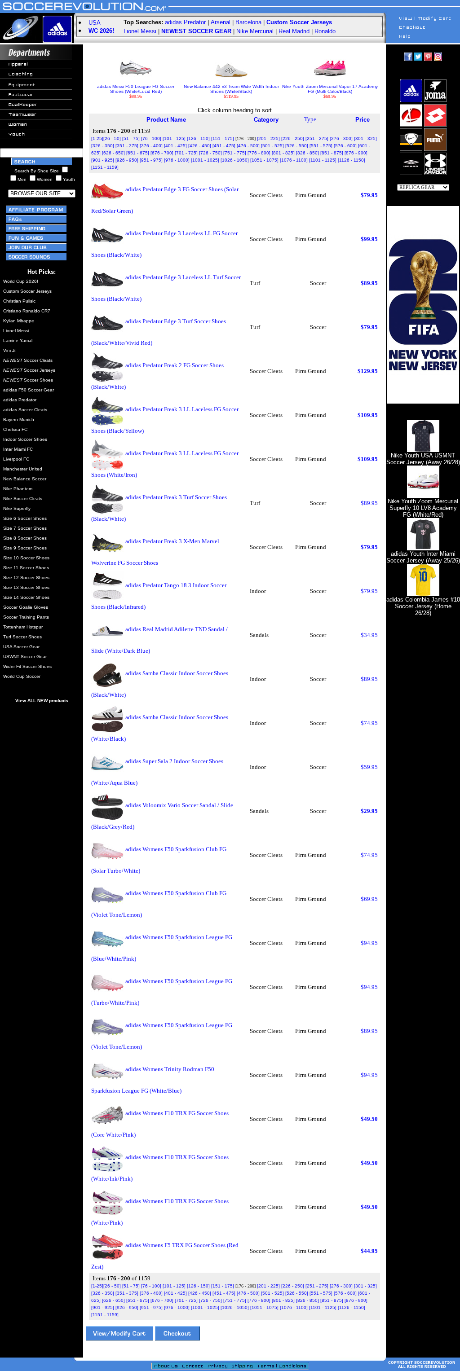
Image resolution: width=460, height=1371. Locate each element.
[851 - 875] (331, 152)
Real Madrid (294, 31)
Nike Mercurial (255, 31)
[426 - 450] (199, 145)
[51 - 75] (131, 138)
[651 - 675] (137, 152)
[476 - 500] (248, 145)
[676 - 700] (161, 152)
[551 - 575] (321, 145)
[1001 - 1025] (205, 160)
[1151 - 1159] (105, 167)
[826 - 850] (307, 152)
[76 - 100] (151, 138)
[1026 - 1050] (235, 160)
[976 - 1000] (177, 160)
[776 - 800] (259, 152)
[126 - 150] (198, 138)
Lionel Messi (140, 31)
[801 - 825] (283, 152)
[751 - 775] (234, 152)
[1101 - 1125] (322, 160)
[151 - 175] (222, 138)
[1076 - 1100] (294, 160)
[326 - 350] (102, 145)
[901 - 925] (102, 160)
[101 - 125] (174, 138)
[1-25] (97, 138)
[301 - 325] (365, 138)
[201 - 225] (268, 138)
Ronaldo (325, 31)
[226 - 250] (292, 138)
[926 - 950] (126, 160)
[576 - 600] (345, 145)
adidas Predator (185, 22)
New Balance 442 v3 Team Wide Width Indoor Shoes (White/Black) (231, 89)
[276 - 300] (341, 138)
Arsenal (220, 22)
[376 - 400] (151, 145)
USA (94, 22)
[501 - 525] (272, 145)
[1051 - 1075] (264, 160)
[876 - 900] (356, 152)
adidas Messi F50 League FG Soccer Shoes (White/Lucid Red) (135, 89)
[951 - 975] (151, 160)
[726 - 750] (210, 152)
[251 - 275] (316, 138)
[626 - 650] (113, 152)
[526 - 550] (296, 145)
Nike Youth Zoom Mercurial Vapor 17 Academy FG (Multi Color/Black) (330, 89)
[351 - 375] (126, 145)
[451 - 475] (223, 145)
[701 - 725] (186, 152)
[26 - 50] (112, 138)
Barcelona (248, 22)
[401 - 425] (175, 145)
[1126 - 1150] (351, 160)
